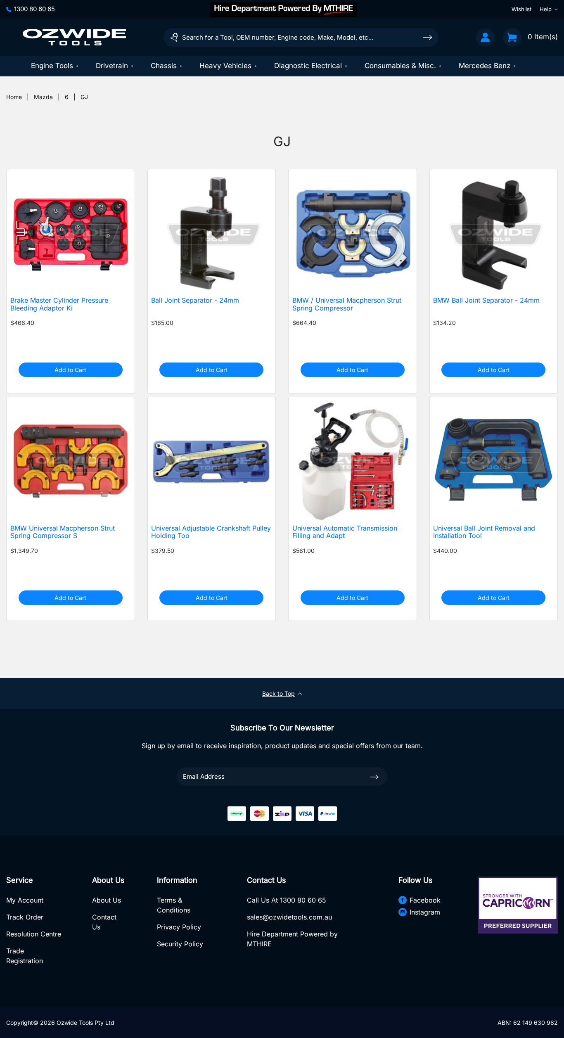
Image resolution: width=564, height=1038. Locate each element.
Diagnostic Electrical (308, 66)
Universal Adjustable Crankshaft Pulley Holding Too (211, 532)
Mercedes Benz (484, 66)
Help (546, 9)
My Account (24, 900)
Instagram (425, 912)
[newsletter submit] (374, 776)
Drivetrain (112, 66)
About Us (106, 900)
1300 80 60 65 (34, 9)
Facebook (425, 900)
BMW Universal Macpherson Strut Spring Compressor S (62, 532)
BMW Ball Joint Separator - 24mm (486, 300)
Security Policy (180, 944)
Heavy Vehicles (225, 66)
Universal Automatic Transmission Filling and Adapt (344, 532)
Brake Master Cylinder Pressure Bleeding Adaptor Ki (59, 304)
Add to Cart (70, 369)
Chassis (164, 66)
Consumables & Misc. (400, 66)
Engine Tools (52, 66)
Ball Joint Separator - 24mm (195, 300)
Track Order (24, 917)
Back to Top (278, 693)
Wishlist (521, 9)
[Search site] (427, 37)
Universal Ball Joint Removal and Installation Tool (484, 532)
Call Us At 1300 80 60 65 (286, 900)
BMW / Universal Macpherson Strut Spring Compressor (346, 304)
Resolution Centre (33, 934)
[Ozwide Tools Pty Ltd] (74, 37)
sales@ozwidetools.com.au (289, 917)
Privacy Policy (179, 927)
